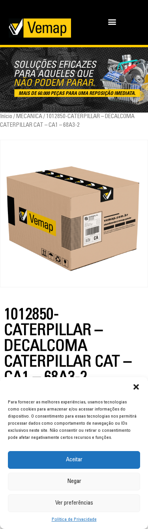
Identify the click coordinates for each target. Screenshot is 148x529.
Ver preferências (74, 503)
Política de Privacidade (74, 519)
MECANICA (29, 117)
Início (6, 117)
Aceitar (74, 460)
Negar (74, 482)
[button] (136, 387)
